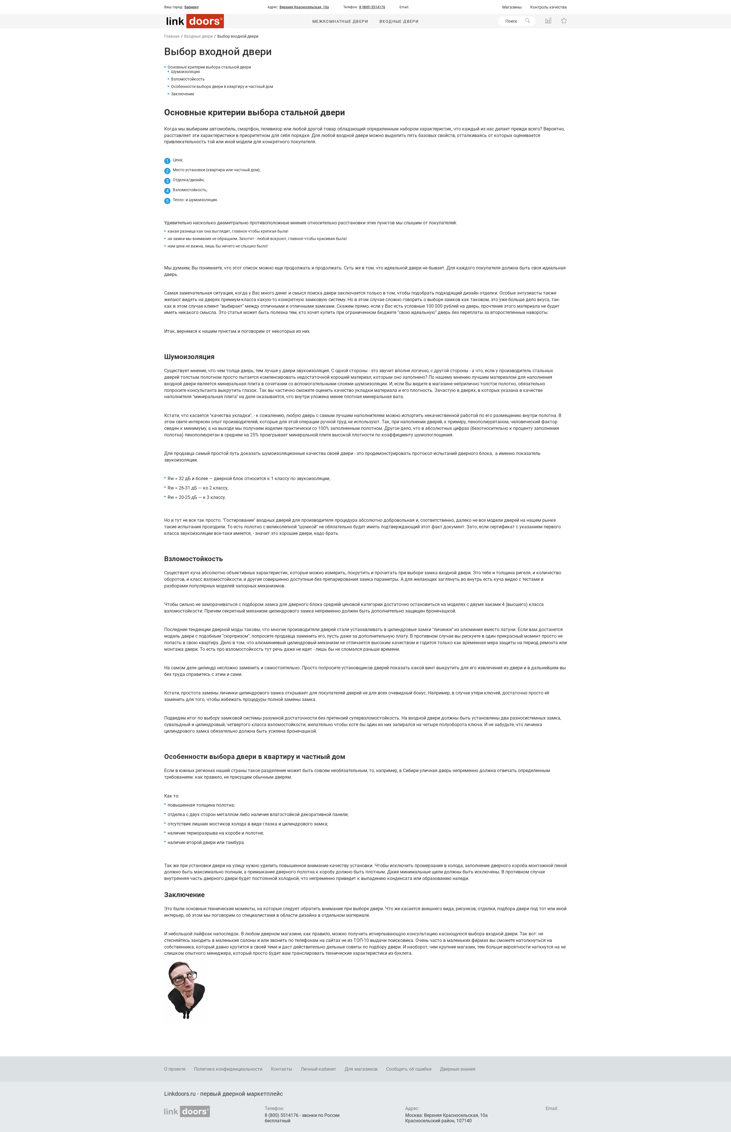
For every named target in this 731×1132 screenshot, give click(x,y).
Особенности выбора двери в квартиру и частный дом (222, 86)
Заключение (182, 94)
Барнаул (191, 7)
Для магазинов (361, 1069)
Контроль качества (548, 7)
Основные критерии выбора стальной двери (209, 67)
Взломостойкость (188, 79)
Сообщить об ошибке (408, 1069)
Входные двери (399, 21)
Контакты (281, 1069)
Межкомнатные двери (340, 21)
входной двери (352, 135)
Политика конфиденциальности (228, 1069)
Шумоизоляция (185, 71)
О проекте (174, 1069)
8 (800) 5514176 (372, 7)
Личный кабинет (318, 1069)
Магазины (512, 7)
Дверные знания (457, 1069)
